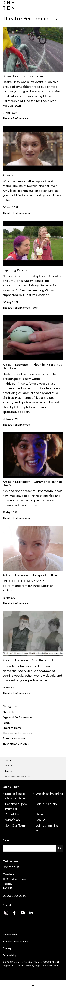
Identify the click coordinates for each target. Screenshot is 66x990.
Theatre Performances (16, 118)
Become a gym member (16, 806)
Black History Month (16, 743)
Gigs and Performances (18, 717)
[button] (59, 848)
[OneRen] (33, 5)
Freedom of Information (15, 941)
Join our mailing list (47, 827)
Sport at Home (12, 728)
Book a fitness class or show (15, 796)
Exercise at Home (14, 738)
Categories (10, 706)
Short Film (9, 712)
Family (35, 308)
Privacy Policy (10, 934)
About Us (12, 814)
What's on (12, 820)
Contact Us (11, 867)
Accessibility (10, 955)
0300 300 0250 (14, 896)
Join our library (46, 804)
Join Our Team (15, 825)
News (39, 814)
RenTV (40, 820)
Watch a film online (49, 794)
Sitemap (7, 948)
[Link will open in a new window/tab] (6, 912)
